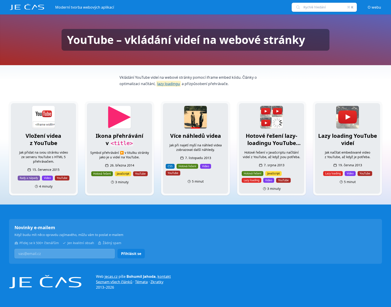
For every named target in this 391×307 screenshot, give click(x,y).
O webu (374, 7)
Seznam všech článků (114, 281)
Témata (141, 281)
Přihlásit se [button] (131, 253)
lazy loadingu (168, 83)
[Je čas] (45, 282)
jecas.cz (111, 276)
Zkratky (156, 281)
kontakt (164, 276)
